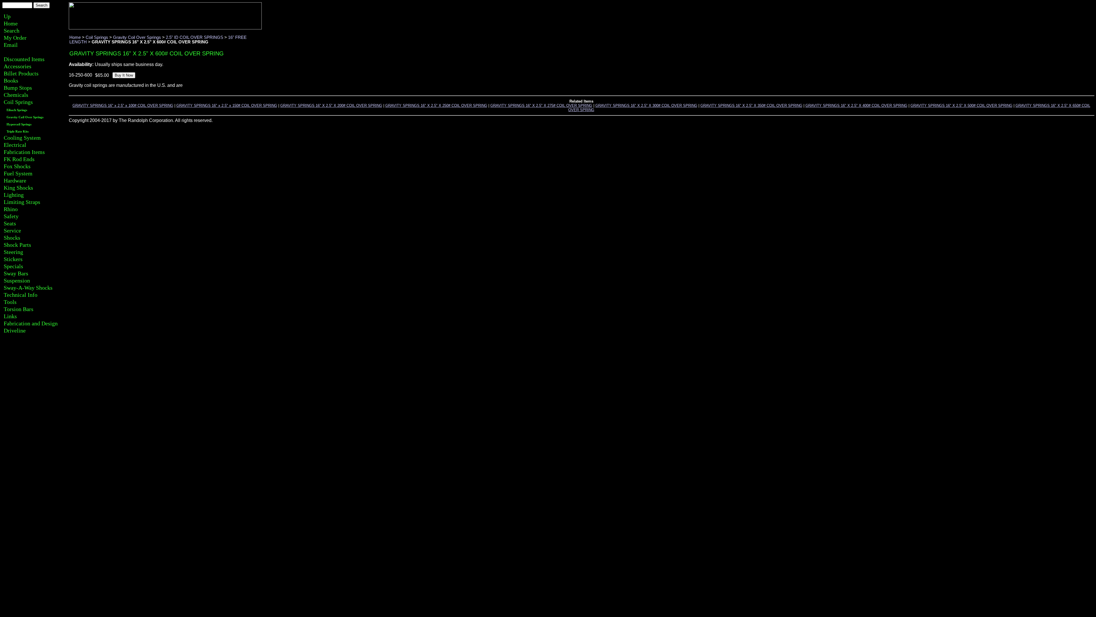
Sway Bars (16, 273)
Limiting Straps (22, 202)
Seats (10, 223)
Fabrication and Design (31, 323)
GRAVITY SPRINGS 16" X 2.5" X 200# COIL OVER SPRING (331, 105)
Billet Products (21, 73)
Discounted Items (24, 59)
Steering (13, 252)
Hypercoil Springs (19, 124)
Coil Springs (18, 102)
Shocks (12, 238)
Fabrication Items (24, 152)
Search (11, 30)
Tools (10, 302)
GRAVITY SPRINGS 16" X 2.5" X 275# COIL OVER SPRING (541, 105)
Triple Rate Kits (18, 131)
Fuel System (18, 173)
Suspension (17, 280)
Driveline (15, 330)
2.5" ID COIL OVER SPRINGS (194, 37)
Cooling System (22, 138)
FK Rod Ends (19, 159)
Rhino (11, 209)
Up (7, 16)
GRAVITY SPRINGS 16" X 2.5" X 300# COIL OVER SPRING (646, 105)
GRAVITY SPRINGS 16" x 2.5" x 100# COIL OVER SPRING (122, 105)
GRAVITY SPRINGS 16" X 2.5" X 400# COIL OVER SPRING (856, 105)
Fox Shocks (17, 166)
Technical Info (20, 295)
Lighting (14, 195)
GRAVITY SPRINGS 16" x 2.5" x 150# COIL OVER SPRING (226, 105)
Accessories (17, 66)
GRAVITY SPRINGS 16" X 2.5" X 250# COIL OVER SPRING (436, 105)
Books (11, 80)
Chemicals (16, 95)
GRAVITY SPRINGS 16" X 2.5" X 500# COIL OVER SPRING (961, 105)
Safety (11, 216)
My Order (15, 38)
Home (11, 23)
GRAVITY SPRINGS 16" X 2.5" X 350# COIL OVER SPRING (751, 105)
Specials (13, 266)
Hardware (15, 180)
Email (11, 45)
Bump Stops (18, 88)
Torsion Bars (18, 309)
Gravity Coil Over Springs (25, 117)
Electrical (15, 145)
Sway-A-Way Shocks (28, 288)
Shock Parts (17, 245)
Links (10, 316)
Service (12, 230)
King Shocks (18, 188)
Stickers (13, 259)
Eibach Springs (17, 110)
